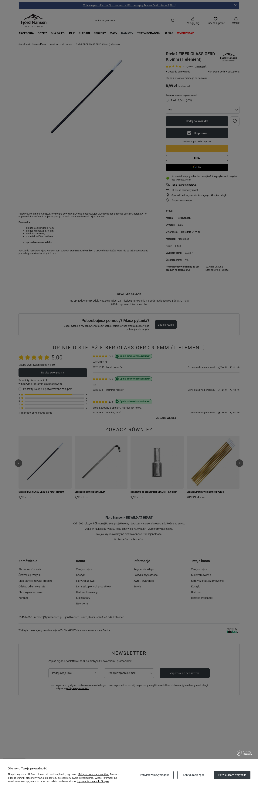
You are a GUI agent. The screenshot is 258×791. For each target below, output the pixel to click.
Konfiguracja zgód (194, 774)
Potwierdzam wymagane (154, 774)
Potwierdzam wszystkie (232, 774)
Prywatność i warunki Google (93, 781)
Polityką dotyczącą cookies (93, 774)
